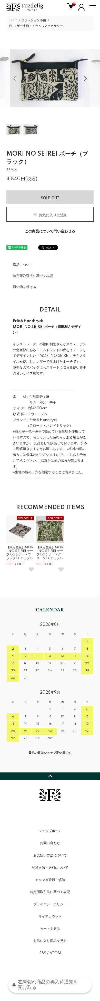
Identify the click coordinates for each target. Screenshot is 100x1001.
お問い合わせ (50, 843)
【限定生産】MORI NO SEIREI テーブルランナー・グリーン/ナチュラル (49, 553)
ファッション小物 (33, 20)
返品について (23, 265)
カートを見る (50, 929)
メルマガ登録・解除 (50, 880)
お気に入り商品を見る (50, 941)
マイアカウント (50, 916)
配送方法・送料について (50, 867)
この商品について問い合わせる (50, 231)
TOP (13, 20)
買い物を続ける (24, 287)
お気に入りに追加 (53, 214)
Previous (16, 78)
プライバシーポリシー (50, 904)
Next (84, 78)
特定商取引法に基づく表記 (33, 276)
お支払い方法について (50, 855)
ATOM (55, 953)
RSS (42, 953)
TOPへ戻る (50, 776)
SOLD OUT (50, 197)
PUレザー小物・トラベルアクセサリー (36, 26)
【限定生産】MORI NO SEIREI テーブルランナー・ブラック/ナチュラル (19, 553)
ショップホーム (50, 831)
